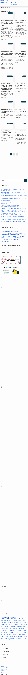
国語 (3, 624)
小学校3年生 (21, 628)
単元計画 (24, 622)
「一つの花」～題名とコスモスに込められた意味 (12, 233)
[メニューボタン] (1, 4)
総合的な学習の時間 (19, 638)
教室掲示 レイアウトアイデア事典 (13, 633)
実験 (10, 628)
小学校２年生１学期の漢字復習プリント (10, 231)
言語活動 (5, 639)
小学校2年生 (15, 628)
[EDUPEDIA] (14, 4)
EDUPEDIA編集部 (9, 618)
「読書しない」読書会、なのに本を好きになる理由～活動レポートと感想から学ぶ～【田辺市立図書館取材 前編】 (14, 221)
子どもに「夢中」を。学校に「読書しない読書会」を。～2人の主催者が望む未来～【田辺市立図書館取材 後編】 (14, 216)
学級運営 (21, 624)
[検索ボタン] (26, 4)
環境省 (7, 636)
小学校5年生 (12, 630)
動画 (20, 622)
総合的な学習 (11, 638)
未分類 (4, 657)
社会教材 (20, 636)
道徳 (10, 639)
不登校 (15, 620)
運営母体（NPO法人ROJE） (7, 670)
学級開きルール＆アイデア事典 (14, 625)
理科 (3, 636)
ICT (22, 618)
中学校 (19, 620)
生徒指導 (11, 636)
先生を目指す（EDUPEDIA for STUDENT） (9, 2)
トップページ (4, 666)
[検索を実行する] (25, 180)
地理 (6, 624)
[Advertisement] (11, 168)
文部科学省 (14, 634)
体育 (24, 620)
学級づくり (11, 624)
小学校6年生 (19, 630)
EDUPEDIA (5, 648)
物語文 (23, 634)
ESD (19, 618)
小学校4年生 (5, 630)
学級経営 (16, 624)
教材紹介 (9, 634)
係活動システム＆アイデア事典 (10, 622)
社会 (15, 636)
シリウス (9, 620)
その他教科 (5, 654)
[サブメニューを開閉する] (25, 649)
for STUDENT (6, 651)
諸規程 (2, 672)
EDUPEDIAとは (4, 667)
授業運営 (5, 632)
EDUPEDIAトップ (4, 0)
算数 (6, 638)
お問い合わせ (4, 669)
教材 (4, 634)
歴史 (20, 634)
